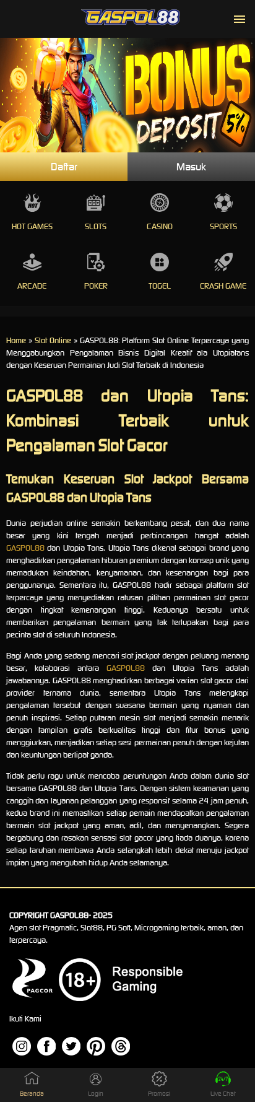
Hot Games (32, 226)
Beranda (32, 1094)
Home (16, 340)
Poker (96, 286)
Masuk (191, 166)
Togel (160, 286)
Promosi (159, 1094)
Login (95, 1094)
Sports (223, 226)
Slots (95, 226)
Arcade (31, 286)
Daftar (64, 166)
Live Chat (223, 1094)
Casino (160, 226)
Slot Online (53, 340)
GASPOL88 (25, 548)
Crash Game (223, 286)
